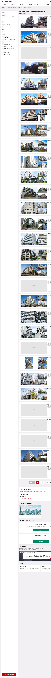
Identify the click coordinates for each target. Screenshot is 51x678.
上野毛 (30, 498)
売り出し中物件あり (7, 52)
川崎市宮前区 (44, 491)
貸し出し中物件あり (7, 54)
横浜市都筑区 (30, 491)
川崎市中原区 (35, 491)
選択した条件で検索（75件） (9, 674)
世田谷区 (21, 491)
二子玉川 (27, 498)
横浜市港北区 (26, 491)
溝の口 (25, 498)
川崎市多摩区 (39, 491)
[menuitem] (6, 4)
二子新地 (21, 498)
